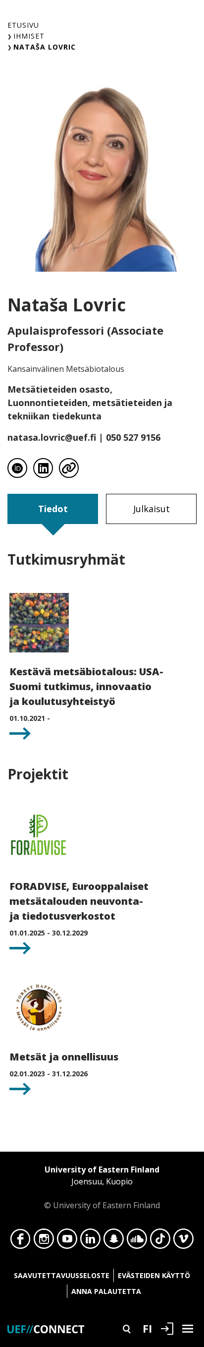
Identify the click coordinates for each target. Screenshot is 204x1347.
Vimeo (183, 1241)
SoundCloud (137, 1241)
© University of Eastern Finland (102, 1187)
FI (147, 1328)
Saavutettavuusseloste (61, 1275)
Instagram (44, 1241)
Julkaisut (151, 509)
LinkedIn (90, 1241)
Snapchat (113, 1241)
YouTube (67, 1241)
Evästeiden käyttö (154, 1275)
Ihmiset (29, 36)
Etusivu (23, 25)
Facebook (20, 1241)
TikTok (160, 1241)
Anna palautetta (106, 1291)
